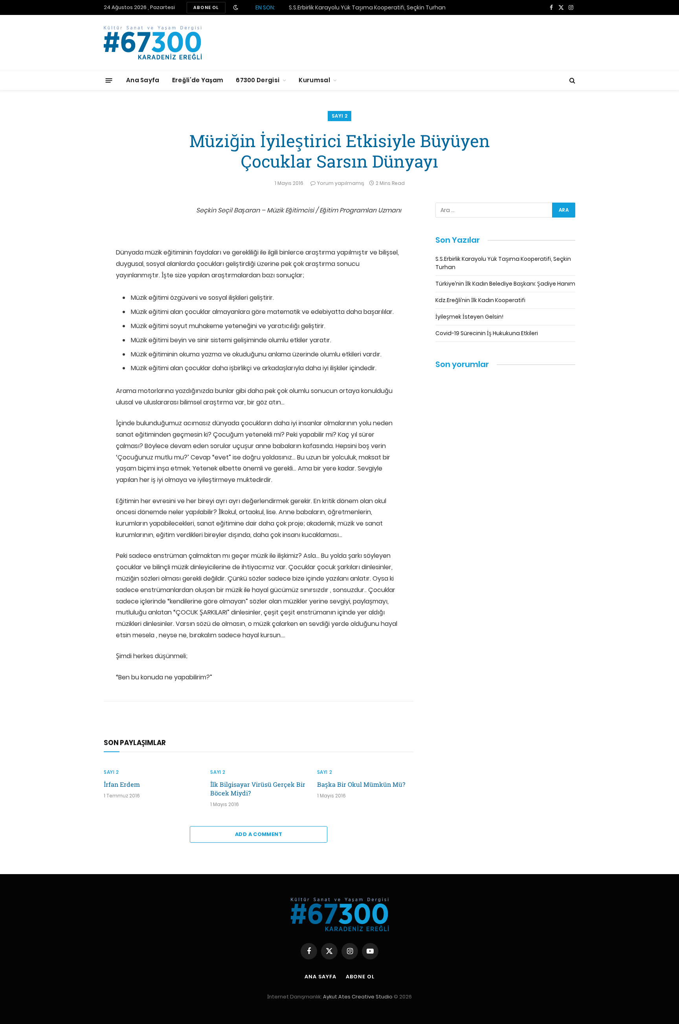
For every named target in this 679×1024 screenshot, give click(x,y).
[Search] (571, 80)
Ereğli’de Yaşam (198, 80)
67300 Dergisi (257, 80)
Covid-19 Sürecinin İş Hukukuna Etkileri (486, 333)
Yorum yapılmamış (340, 183)
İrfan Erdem (122, 784)
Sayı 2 (339, 116)
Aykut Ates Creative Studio (358, 996)
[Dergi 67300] (153, 42)
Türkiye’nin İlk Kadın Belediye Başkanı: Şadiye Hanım (359, 7)
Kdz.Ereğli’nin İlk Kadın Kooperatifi (480, 300)
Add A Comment (258, 834)
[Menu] (109, 80)
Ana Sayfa (143, 80)
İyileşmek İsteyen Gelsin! (469, 317)
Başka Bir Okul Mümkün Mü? (361, 784)
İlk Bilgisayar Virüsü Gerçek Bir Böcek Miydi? (257, 788)
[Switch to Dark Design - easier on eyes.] (235, 7)
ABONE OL (206, 7)
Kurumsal (314, 80)
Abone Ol (360, 976)
